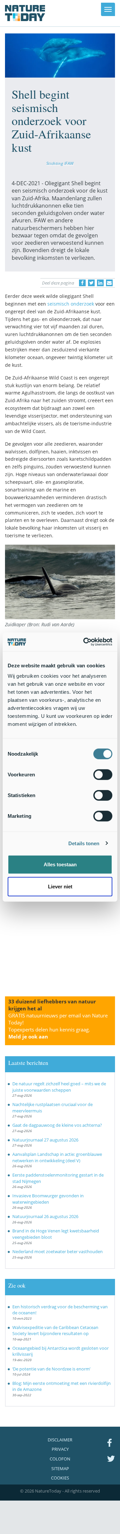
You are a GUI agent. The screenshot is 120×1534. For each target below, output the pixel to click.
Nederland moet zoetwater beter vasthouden (57, 1251)
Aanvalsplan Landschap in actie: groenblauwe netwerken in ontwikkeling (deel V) (57, 1157)
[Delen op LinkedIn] (100, 283)
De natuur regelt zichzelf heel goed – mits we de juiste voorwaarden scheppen (59, 1087)
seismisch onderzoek (70, 304)
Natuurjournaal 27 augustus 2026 (45, 1140)
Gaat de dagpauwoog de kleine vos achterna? (57, 1125)
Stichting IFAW (60, 163)
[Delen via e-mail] (109, 283)
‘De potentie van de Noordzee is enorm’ (51, 1369)
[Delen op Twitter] (91, 283)
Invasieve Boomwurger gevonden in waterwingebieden (48, 1199)
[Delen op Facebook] (82, 283)
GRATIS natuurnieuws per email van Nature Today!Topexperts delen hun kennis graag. (58, 1026)
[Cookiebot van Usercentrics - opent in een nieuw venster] (84, 642)
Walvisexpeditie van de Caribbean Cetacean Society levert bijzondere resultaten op (55, 1330)
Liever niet (60, 886)
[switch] (102, 774)
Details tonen (83, 843)
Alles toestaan (60, 864)
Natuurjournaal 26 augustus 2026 (45, 1216)
